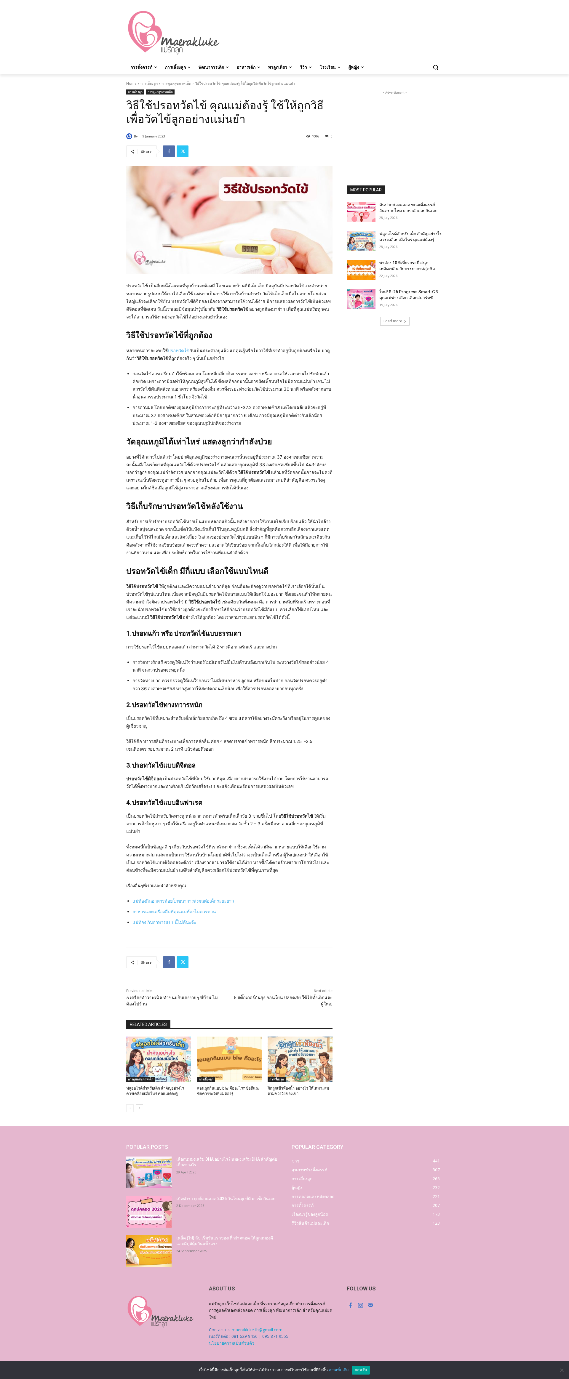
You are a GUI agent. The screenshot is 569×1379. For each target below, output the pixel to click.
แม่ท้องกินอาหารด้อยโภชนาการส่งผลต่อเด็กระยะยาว (183, 901)
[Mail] (370, 1305)
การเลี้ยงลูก (149, 83)
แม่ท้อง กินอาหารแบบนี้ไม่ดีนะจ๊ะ (164, 922)
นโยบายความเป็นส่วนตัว (231, 1343)
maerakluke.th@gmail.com (257, 1329)
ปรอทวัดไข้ (178, 350)
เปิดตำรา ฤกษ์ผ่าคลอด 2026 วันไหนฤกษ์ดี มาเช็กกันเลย (225, 1198)
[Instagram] (360, 1305)
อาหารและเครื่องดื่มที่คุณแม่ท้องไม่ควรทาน (174, 911)
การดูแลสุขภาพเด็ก (176, 83)
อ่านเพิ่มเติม (339, 1369)
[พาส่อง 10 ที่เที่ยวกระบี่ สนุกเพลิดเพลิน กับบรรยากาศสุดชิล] (361, 270)
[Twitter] (182, 151)
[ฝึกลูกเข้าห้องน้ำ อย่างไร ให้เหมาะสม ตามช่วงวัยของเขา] (300, 1059)
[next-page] (139, 1108)
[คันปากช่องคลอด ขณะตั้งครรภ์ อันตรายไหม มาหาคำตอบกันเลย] (361, 212)
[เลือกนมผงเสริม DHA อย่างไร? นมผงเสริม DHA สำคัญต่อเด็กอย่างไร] (149, 1172)
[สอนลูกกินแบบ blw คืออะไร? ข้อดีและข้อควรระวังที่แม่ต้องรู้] (229, 1059)
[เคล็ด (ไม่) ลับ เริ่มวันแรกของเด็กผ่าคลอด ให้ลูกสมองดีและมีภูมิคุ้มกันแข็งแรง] (149, 1251)
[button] (436, 67)
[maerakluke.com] (173, 32)
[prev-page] (130, 1108)
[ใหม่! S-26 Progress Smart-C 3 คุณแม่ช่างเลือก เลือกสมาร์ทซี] (361, 299)
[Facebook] (169, 151)
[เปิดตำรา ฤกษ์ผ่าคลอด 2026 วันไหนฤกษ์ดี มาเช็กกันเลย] (149, 1212)
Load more (392, 320)
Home (131, 83)
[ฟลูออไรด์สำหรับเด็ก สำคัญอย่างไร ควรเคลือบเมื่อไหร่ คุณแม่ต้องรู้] (158, 1059)
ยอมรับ (361, 1369)
